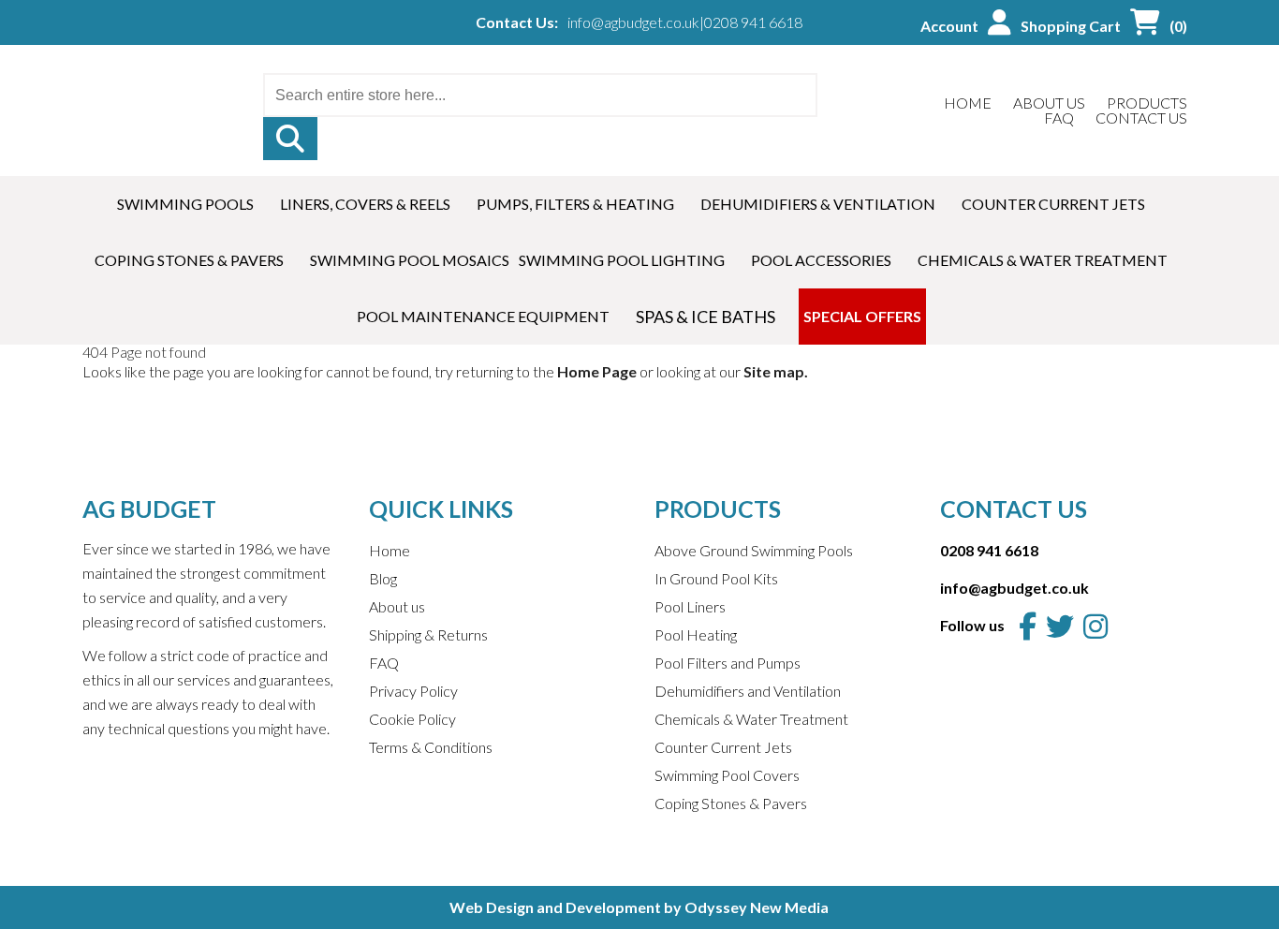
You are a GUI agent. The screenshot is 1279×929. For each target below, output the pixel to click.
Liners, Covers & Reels (365, 204)
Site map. (775, 371)
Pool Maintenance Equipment (483, 316)
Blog (383, 578)
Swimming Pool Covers (727, 775)
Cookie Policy (412, 719)
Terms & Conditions (430, 747)
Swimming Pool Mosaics (409, 260)
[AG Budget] (124, 92)
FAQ (1059, 117)
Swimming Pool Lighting (622, 260)
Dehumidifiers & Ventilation (817, 204)
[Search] (290, 138)
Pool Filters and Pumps (727, 662)
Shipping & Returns (428, 634)
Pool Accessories (821, 260)
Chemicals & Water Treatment (1043, 260)
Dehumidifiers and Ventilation (747, 691)
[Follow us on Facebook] (1027, 626)
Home (968, 102)
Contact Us (1141, 117)
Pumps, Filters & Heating (575, 204)
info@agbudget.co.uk (633, 22)
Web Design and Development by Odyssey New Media (639, 907)
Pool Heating (695, 634)
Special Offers (862, 316)
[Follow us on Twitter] (1060, 626)
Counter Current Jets (1053, 204)
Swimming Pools (185, 204)
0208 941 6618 (753, 22)
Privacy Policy (413, 691)
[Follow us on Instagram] (1095, 626)
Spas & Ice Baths (705, 316)
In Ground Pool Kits (716, 578)
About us (397, 606)
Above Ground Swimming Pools (753, 550)
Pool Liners (690, 606)
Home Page (597, 371)
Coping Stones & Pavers (189, 260)
